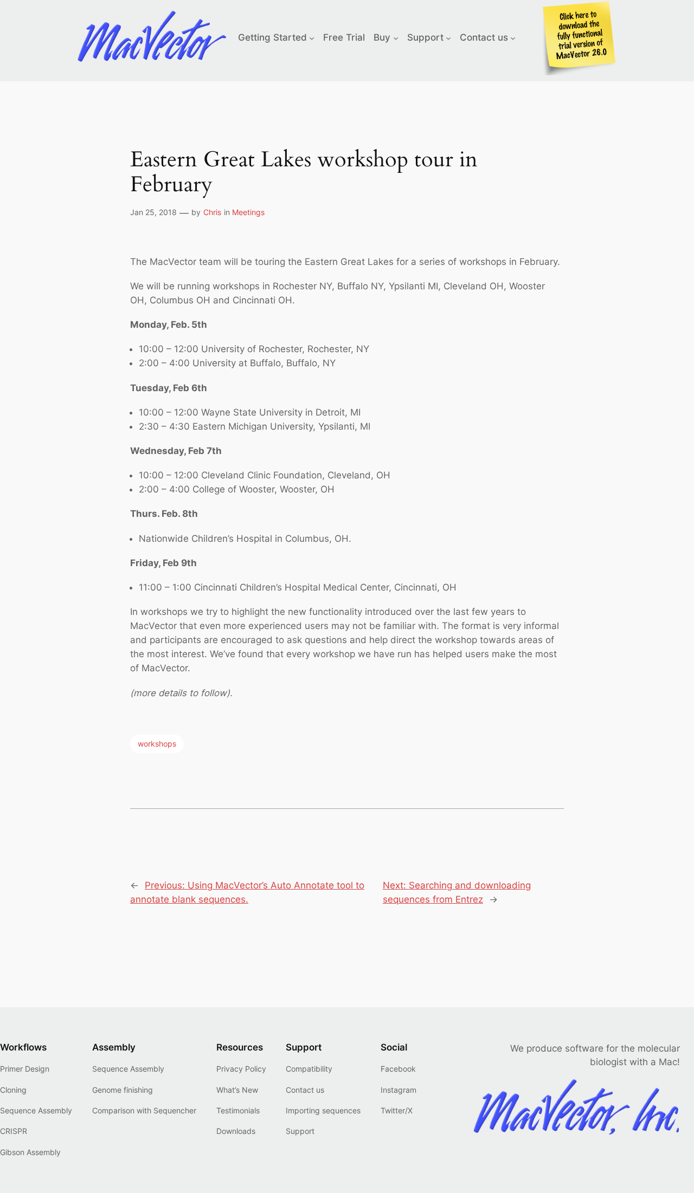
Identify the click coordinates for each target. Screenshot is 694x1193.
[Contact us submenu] (513, 37)
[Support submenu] (448, 37)
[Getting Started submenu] (311, 37)
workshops (157, 743)
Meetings (248, 212)
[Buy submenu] (396, 37)
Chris (212, 212)
